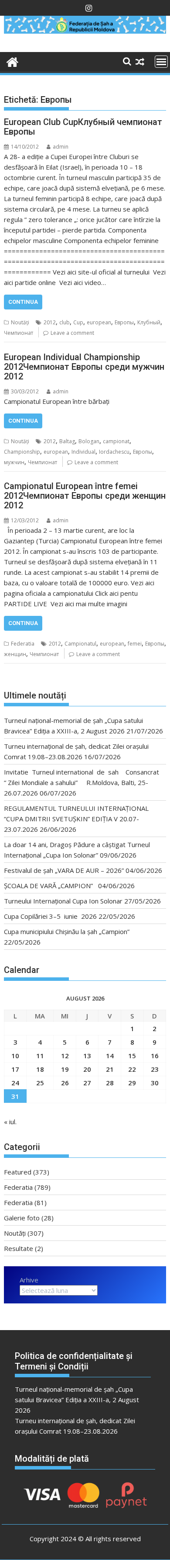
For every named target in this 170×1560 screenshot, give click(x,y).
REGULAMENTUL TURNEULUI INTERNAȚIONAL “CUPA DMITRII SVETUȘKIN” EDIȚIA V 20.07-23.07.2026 (76, 819)
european (99, 322)
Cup (78, 322)
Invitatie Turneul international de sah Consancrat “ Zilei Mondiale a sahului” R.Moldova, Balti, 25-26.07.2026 (83, 782)
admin (60, 146)
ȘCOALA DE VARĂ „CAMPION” (50, 885)
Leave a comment (72, 333)
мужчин (14, 462)
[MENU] (161, 62)
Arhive (29, 1279)
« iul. (10, 1121)
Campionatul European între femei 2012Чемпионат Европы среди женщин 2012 (85, 496)
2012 (50, 322)
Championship (22, 451)
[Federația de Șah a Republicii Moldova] (85, 31)
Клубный (148, 322)
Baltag (67, 441)
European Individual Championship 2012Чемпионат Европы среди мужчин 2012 (84, 367)
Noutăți (20, 322)
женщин (15, 654)
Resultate (18, 1248)
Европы (124, 322)
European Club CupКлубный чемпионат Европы (83, 127)
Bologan (88, 441)
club (64, 322)
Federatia (22, 643)
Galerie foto (22, 1217)
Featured (17, 1171)
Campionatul (80, 643)
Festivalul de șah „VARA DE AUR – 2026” (64, 870)
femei (135, 643)
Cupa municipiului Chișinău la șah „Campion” (66, 931)
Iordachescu (114, 451)
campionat (116, 441)
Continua (23, 302)
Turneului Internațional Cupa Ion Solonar (63, 900)
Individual (83, 451)
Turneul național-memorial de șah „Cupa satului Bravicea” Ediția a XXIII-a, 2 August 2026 (77, 1399)
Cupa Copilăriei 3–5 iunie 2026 (50, 916)
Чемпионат (18, 333)
